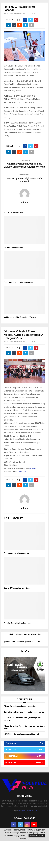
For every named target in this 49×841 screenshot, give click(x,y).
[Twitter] (20, 824)
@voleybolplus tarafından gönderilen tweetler (22, 642)
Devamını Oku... (25, 839)
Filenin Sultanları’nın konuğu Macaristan (20, 706)
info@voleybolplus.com (27, 811)
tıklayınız (33, 468)
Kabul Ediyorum (36, 836)
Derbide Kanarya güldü (13, 247)
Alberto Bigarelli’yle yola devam (17, 623)
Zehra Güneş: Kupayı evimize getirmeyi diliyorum (24, 712)
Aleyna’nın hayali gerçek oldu (16, 553)
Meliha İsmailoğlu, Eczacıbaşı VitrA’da (20, 317)
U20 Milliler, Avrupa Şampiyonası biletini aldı (22, 734)
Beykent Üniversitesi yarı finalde (18, 588)
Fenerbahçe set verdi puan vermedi (19, 282)
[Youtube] (34, 824)
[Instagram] (27, 824)
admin (11, 14)
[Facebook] (13, 824)
